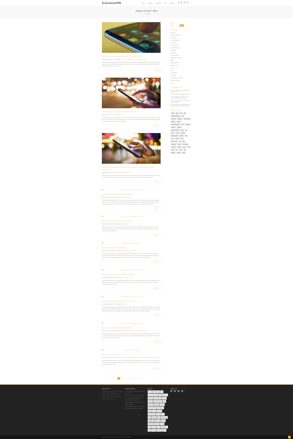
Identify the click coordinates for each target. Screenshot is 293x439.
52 (140, 378)
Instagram (179, 127)
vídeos (180, 149)
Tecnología (144, 59)
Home (143, 3)
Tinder (184, 147)
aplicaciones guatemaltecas (130, 250)
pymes (182, 138)
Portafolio (158, 3)
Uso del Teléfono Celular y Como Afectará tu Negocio (118, 274)
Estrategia (173, 121)
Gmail (182, 124)
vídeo (146, 330)
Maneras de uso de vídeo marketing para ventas (117, 328)
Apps (126, 304)
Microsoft (181, 135)
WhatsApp (173, 152)
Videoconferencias (175, 80)
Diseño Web (173, 118)
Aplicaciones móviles (125, 59)
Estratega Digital (187, 118)
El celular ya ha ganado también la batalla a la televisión (119, 112)
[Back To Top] (289, 437)
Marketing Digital (124, 172)
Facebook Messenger (175, 124)
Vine (176, 149)
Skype (183, 141)
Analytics (173, 32)
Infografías (173, 50)
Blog (165, 3)
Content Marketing (175, 40)
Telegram (179, 147)
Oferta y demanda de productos (112, 354)
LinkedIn (177, 133)
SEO (172, 70)
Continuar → (157, 70)
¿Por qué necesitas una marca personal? (180, 94)
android (172, 113)
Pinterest (177, 138)
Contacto (172, 3)
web (185, 149)
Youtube (183, 152)
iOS (186, 130)
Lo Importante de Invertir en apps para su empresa (118, 301)
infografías (173, 127)
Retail (172, 68)
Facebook (179, 121)
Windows (178, 152)
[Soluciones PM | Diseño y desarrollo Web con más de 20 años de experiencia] (111, 4)
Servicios (150, 3)
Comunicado (174, 37)
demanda (151, 357)
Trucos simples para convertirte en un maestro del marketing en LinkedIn (180, 97)
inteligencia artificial (175, 130)
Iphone (172, 133)
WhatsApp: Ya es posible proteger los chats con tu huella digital (121, 56)
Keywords (173, 52)
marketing (143, 330)
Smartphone (173, 144)
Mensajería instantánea (134, 59)
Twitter (172, 149)
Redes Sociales (131, 330)
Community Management (175, 116)
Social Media (144, 357)
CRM (183, 116)
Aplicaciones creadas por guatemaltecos (114, 248)
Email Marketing (174, 45)
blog (185, 113)
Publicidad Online (131, 357)
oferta (158, 357)
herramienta (187, 124)
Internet (182, 130)
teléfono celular (128, 277)
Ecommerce (122, 330)
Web (139, 330)
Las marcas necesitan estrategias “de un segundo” (117, 194)
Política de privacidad (127, 437)
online (172, 138)
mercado (154, 357)
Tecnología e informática (177, 78)
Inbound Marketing (175, 47)
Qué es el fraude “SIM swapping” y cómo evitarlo (117, 221)
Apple (177, 113)
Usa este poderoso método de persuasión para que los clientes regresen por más (181, 105)
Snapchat (179, 144)
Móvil (140, 59)
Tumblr (188, 147)
